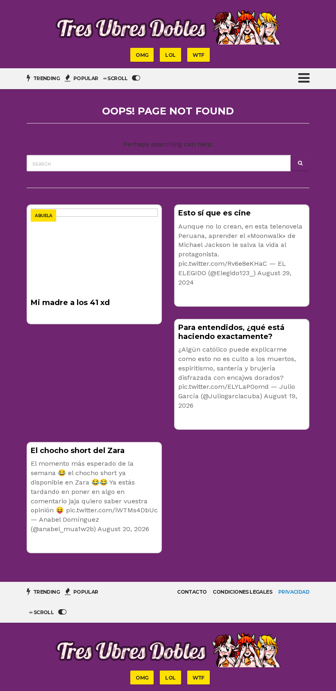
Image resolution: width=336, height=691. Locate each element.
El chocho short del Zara (78, 450)
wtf (198, 55)
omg (142, 55)
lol (170, 55)
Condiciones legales (242, 592)
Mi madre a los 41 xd (70, 302)
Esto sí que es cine (214, 213)
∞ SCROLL (116, 78)
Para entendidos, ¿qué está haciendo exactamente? (231, 332)
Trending (46, 78)
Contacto (192, 592)
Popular (85, 78)
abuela (43, 215)
